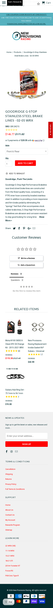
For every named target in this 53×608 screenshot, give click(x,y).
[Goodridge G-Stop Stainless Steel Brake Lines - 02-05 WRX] (26, 84)
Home (7, 505)
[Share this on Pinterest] (23, 228)
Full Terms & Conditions (15, 489)
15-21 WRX (9, 556)
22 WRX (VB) (10, 546)
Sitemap (8, 530)
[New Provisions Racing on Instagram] (11, 451)
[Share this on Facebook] (18, 228)
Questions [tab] (15, 280)
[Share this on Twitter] (14, 228)
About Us (9, 510)
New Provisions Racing (22, 590)
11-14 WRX (9, 551)
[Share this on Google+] (28, 228)
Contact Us (9, 515)
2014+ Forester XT (12, 566)
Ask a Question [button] (28, 265)
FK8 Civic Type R (12, 576)
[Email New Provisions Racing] (16, 451)
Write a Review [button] (28, 258)
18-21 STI (9, 561)
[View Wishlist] (38, 4)
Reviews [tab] (14, 273)
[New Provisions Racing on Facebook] (6, 451)
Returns (8, 479)
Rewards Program (12, 525)
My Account (10, 520)
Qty (6, 158)
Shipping (9, 474)
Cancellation (10, 469)
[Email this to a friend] (33, 228)
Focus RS (9, 571)
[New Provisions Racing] (26, 36)
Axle (7, 145)
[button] (26, 140)
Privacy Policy (10, 484)
